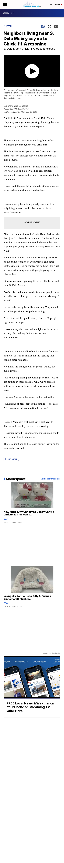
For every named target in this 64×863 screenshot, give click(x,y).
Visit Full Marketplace (50, 479)
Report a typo (11, 459)
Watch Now (55, 4)
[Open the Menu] (5, 4)
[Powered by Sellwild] (56, 653)
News (8, 26)
